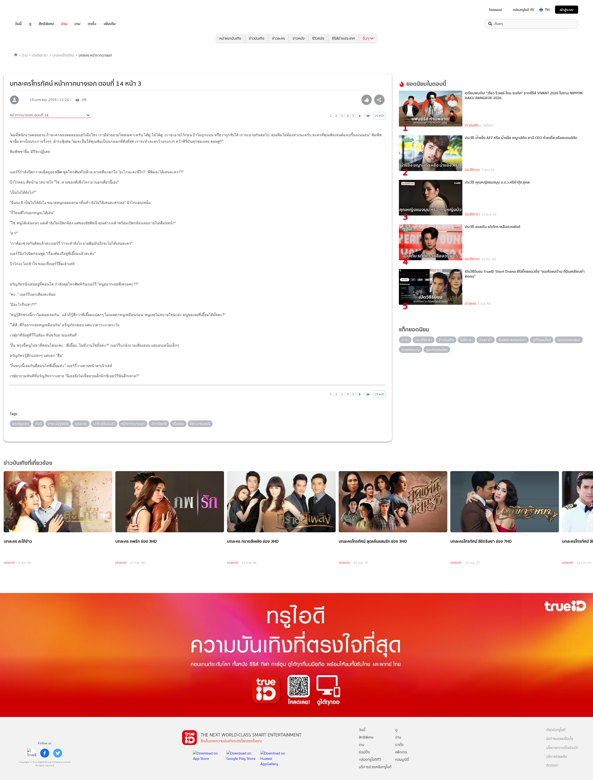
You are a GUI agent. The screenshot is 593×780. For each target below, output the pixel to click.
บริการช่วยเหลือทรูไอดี (375, 767)
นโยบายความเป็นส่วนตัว (562, 747)
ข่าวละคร (278, 38)
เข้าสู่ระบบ (566, 9)
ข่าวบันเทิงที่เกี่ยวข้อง (28, 462)
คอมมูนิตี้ (402, 759)
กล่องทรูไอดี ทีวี (523, 9)
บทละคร (9, 562)
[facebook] (44, 753)
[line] (31, 753)
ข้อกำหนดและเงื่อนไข (559, 738)
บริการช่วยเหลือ (556, 756)
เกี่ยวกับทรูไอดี (555, 730)
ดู (30, 24)
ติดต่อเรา (552, 765)
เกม (77, 24)
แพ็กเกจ (401, 752)
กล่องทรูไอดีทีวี (370, 759)
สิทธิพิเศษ (46, 24)
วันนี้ (18, 24)
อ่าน (64, 24)
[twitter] (57, 753)
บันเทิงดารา (40, 55)
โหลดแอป (495, 9)
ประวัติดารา (472, 170)
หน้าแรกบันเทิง (230, 38)
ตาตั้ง (92, 24)
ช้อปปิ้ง (364, 752)
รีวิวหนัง (318, 38)
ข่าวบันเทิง (256, 38)
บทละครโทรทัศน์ (63, 55)
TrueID (29, 10)
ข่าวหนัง (299, 38)
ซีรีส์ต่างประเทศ (343, 38)
